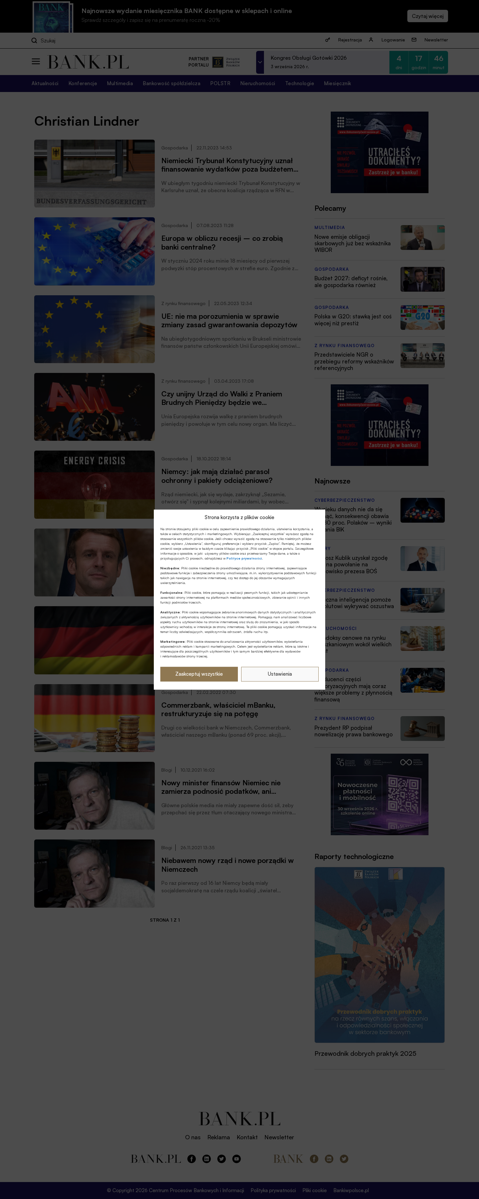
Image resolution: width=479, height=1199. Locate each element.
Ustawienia (280, 674)
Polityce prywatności (244, 558)
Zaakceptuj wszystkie (199, 674)
